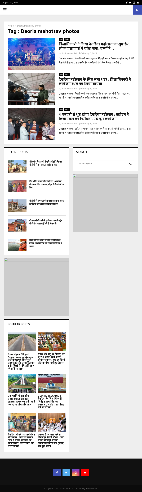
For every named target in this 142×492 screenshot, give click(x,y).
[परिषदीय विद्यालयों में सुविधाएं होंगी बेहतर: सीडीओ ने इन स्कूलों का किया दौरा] (17, 166)
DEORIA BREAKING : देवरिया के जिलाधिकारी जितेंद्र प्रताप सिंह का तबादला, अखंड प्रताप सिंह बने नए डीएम (51, 402)
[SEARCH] (130, 163)
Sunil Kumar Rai (69, 53)
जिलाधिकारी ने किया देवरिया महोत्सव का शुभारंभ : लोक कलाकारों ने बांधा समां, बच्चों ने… (94, 47)
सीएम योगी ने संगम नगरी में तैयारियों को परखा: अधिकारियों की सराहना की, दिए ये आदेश (45, 243)
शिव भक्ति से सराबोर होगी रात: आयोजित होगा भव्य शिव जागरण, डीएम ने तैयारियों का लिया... (46, 184)
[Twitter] (66, 472)
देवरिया (67, 39)
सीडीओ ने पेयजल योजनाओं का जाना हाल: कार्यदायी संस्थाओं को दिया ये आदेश (46, 202)
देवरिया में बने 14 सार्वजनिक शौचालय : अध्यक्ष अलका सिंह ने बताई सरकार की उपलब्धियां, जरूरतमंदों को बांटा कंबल (22, 440)
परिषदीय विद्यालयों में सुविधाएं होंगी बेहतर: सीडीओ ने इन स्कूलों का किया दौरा (46, 163)
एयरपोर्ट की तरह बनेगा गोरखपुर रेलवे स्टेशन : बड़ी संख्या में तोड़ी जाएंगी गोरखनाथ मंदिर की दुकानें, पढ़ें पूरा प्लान (51, 440)
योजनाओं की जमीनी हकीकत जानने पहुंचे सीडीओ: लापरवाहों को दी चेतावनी (46, 222)
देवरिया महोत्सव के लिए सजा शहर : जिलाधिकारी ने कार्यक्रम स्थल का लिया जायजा (95, 82)
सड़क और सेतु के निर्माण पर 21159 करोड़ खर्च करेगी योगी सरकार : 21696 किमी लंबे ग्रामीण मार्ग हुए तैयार (51, 358)
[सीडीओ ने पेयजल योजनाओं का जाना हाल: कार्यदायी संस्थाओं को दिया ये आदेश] (17, 205)
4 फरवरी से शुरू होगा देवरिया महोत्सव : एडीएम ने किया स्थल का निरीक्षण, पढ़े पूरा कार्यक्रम (94, 117)
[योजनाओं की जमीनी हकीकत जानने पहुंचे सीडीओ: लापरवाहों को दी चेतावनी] (17, 225)
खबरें (61, 39)
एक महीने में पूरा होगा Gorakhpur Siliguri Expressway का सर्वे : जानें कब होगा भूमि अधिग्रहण (21, 400)
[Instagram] (75, 472)
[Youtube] (85, 472)
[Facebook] (57, 472)
